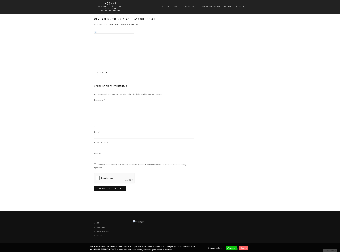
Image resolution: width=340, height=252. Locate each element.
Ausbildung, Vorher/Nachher (216, 7)
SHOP (176, 7)
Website (97, 153)
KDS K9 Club (190, 7)
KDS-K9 (111, 3)
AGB (97, 223)
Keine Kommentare (130, 25)
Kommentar (99, 100)
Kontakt (99, 235)
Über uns (241, 7)
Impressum (100, 227)
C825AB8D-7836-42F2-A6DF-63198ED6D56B (125, 19)
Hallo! (165, 7)
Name (97, 132)
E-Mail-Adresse (101, 143)
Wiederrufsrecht (102, 231)
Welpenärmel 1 (102, 73)
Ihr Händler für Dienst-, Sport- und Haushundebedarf (110, 8)
